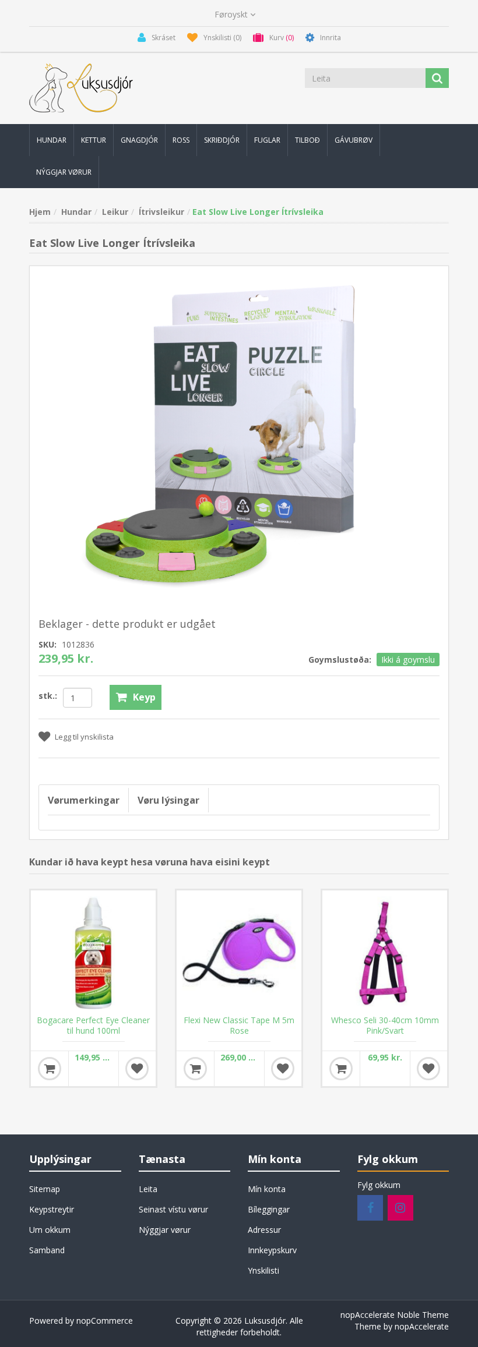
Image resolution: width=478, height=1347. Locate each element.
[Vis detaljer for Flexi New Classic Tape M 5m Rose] (239, 952)
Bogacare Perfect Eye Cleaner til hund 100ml (93, 1025)
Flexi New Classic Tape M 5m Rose (239, 1025)
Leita (148, 1188)
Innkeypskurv (272, 1250)
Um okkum (50, 1229)
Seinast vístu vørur (173, 1209)
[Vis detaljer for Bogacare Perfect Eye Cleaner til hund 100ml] (93, 952)
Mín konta (267, 1188)
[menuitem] (51, 140)
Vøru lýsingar (168, 800)
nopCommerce (104, 1320)
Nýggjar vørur (165, 1229)
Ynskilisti (263, 1270)
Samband (47, 1250)
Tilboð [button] (307, 140)
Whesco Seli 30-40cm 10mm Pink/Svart (385, 1025)
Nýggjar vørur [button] (64, 172)
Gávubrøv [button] (353, 140)
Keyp (144, 697)
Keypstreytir (51, 1209)
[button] (51, 140)
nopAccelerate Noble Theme (394, 1314)
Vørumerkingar (83, 800)
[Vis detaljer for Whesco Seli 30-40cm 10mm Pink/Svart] (384, 952)
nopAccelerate (422, 1326)
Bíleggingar (269, 1209)
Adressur (264, 1229)
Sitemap (44, 1188)
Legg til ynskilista (84, 736)
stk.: (47, 695)
